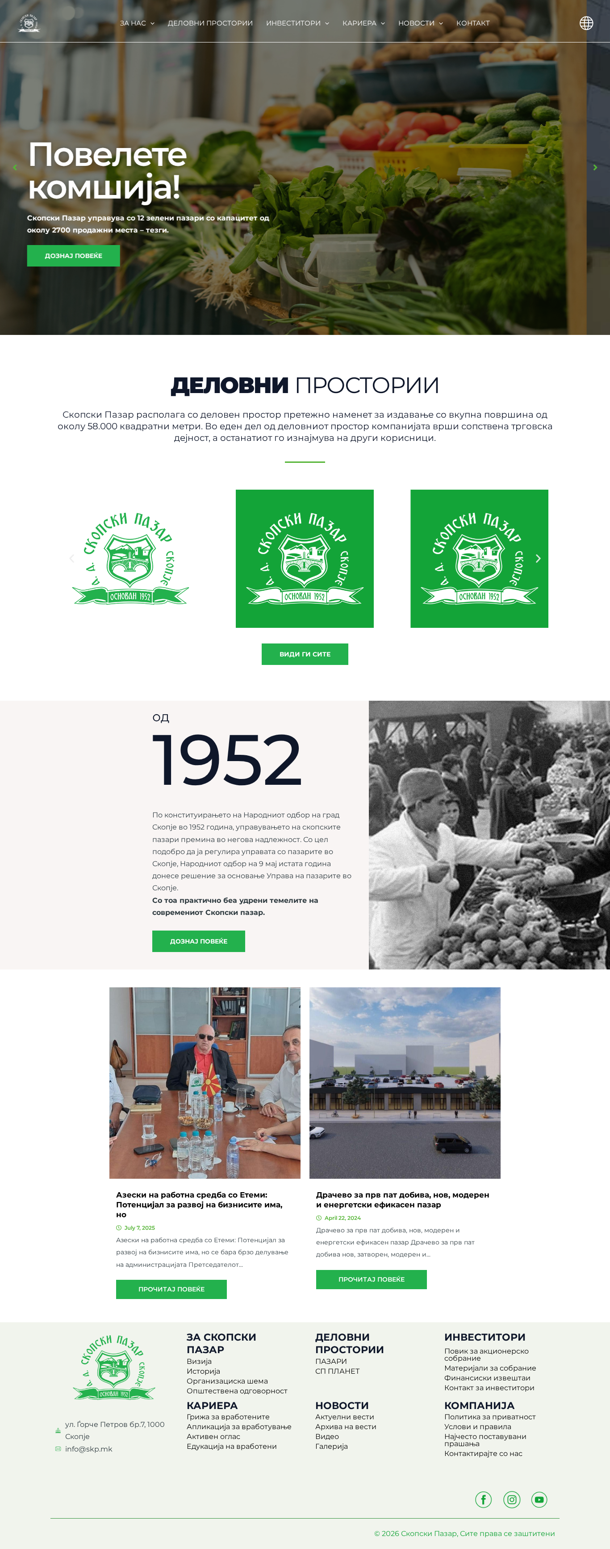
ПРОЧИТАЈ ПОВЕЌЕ (171, 1289)
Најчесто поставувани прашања (485, 1440)
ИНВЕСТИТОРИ (293, 23)
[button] (150, 23)
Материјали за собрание (490, 1368)
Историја (203, 1371)
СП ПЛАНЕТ (337, 1371)
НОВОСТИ (416, 23)
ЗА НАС (133, 23)
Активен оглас (213, 1436)
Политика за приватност (490, 1417)
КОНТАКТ (473, 23)
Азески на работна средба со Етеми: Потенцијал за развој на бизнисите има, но (199, 1204)
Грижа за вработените (228, 1417)
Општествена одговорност (237, 1391)
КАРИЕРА (359, 23)
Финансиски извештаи (487, 1378)
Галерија (331, 1446)
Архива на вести (345, 1426)
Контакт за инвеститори (489, 1388)
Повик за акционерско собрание (486, 1355)
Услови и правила (477, 1426)
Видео (327, 1436)
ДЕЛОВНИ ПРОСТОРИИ (210, 23)
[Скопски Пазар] (29, 22)
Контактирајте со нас (483, 1453)
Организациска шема (227, 1381)
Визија (199, 1361)
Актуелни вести (344, 1417)
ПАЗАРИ (331, 1361)
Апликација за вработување (239, 1426)
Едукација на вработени (232, 1446)
